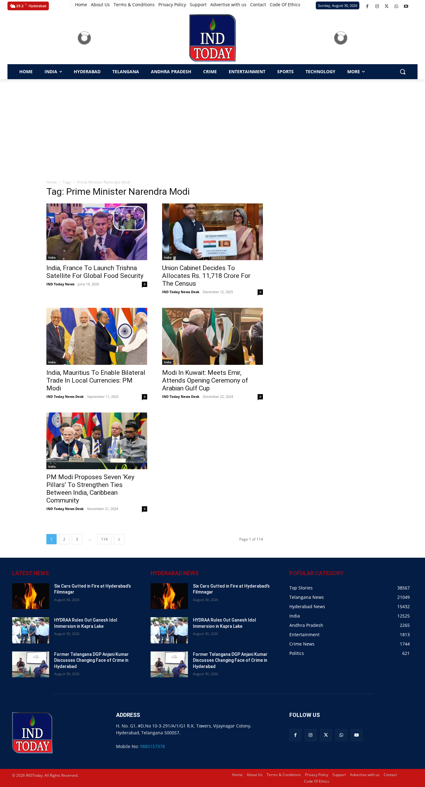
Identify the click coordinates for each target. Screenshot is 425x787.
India (52, 257)
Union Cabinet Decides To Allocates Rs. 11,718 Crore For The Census (206, 275)
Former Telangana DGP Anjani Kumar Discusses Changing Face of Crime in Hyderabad (91, 660)
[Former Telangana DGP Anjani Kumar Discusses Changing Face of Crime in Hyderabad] (30, 664)
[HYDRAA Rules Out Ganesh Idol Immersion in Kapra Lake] (30, 630)
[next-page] (119, 539)
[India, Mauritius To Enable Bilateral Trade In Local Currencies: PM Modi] (96, 336)
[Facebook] (367, 6)
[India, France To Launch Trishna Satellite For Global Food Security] (96, 231)
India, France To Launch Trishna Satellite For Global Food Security (94, 271)
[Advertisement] (212, 125)
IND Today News (60, 284)
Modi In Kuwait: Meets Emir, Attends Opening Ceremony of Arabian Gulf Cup (205, 380)
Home (51, 182)
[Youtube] (406, 6)
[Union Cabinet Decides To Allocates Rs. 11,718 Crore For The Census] (212, 231)
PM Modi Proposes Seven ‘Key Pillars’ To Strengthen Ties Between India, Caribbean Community (90, 488)
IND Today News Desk (180, 291)
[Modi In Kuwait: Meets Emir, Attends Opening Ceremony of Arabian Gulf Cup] (212, 336)
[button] (402, 71)
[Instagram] (377, 6)
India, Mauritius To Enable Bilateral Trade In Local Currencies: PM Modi (95, 380)
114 (104, 539)
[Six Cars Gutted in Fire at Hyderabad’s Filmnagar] (30, 596)
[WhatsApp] (396, 6)
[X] (386, 6)
